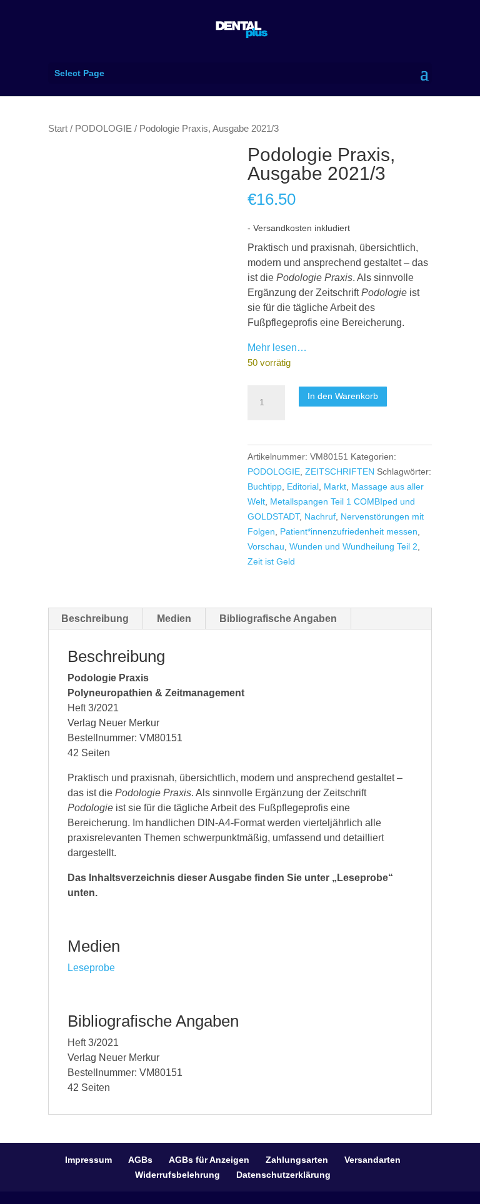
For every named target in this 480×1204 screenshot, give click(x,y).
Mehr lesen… (277, 347)
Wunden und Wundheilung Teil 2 (353, 546)
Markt (335, 486)
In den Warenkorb (343, 396)
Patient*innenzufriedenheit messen (349, 531)
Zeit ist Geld (271, 561)
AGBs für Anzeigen (209, 1160)
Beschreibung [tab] (95, 618)
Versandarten (372, 1160)
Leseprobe (91, 967)
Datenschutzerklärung (283, 1175)
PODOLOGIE (103, 129)
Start (58, 129)
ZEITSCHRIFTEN (339, 471)
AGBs (140, 1160)
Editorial (303, 486)
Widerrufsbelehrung (177, 1175)
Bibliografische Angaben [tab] (278, 618)
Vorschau (266, 546)
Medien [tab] (174, 618)
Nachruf (320, 516)
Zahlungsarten (297, 1160)
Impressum (88, 1160)
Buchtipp (265, 486)
